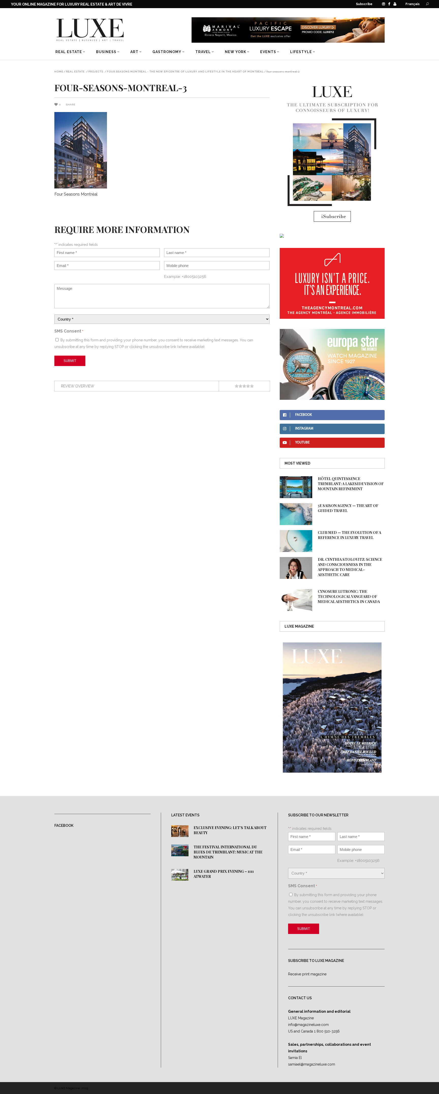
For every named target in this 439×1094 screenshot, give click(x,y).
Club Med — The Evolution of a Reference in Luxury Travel (349, 535)
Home (58, 71)
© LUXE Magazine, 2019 (71, 1088)
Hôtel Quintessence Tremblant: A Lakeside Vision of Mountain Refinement (351, 483)
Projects (95, 71)
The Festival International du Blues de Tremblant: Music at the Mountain (228, 852)
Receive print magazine (307, 974)
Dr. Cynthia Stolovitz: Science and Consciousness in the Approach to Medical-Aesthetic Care (350, 567)
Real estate (75, 71)
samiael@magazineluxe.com (311, 1064)
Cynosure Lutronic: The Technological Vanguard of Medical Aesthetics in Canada (349, 596)
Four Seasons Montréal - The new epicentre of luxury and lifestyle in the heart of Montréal (185, 71)
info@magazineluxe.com (308, 1025)
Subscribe (364, 4)
